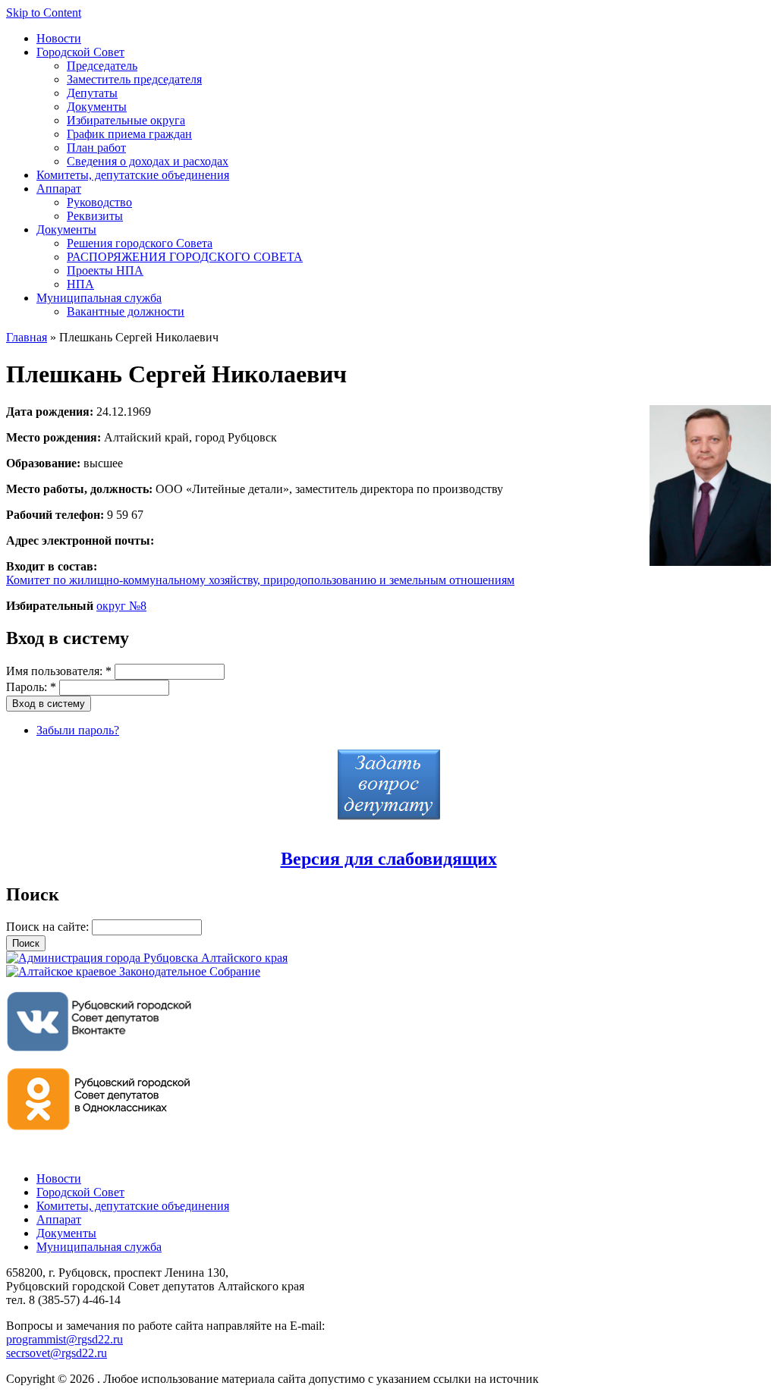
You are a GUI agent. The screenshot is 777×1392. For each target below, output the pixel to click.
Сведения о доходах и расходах (147, 161)
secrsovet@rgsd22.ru (56, 1352)
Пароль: (31, 686)
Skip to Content (43, 12)
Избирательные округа (126, 120)
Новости (58, 38)
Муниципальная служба (99, 297)
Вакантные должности (125, 311)
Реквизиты (95, 215)
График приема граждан (129, 133)
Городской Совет (80, 52)
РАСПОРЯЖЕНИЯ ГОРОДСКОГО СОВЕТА (185, 256)
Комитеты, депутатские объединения (132, 174)
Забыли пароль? (77, 730)
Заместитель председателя (134, 79)
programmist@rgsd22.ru (64, 1339)
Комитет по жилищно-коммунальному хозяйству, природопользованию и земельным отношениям (260, 579)
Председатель (102, 65)
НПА (80, 284)
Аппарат (58, 188)
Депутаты (92, 92)
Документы (97, 106)
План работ (96, 147)
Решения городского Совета (139, 243)
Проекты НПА (105, 270)
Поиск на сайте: (49, 926)
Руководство (99, 202)
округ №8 (121, 605)
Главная (26, 337)
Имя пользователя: (59, 671)
